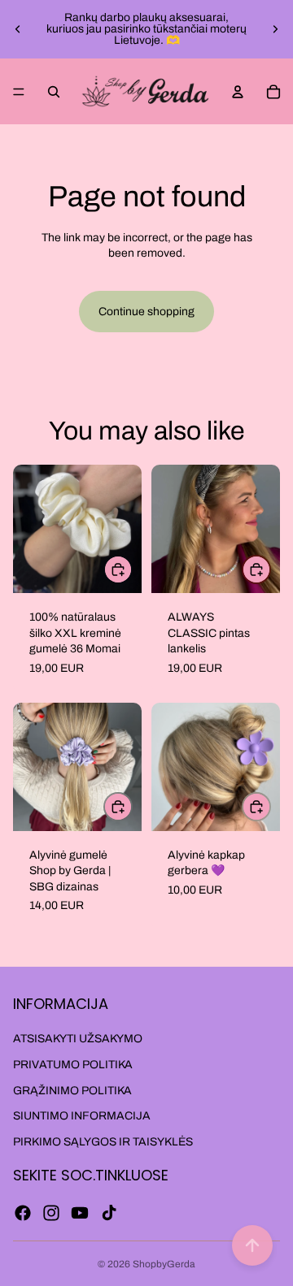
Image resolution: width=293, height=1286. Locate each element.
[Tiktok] (109, 1213)
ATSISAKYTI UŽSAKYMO (77, 1039)
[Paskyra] (238, 92)
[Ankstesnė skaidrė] (18, 29)
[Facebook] (23, 1213)
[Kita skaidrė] (275, 29)
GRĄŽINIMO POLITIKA (72, 1091)
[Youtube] (80, 1213)
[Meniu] (18, 91)
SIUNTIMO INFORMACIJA (82, 1116)
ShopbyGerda (164, 1264)
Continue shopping (146, 311)
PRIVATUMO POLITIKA (73, 1065)
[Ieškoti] (54, 92)
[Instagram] (51, 1213)
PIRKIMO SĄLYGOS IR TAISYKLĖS (103, 1142)
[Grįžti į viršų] (252, 1245)
